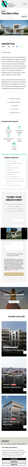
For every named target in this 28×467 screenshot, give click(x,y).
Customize (14, 461)
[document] (14, 233)
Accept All (14, 459)
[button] (26, 229)
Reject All (14, 464)
